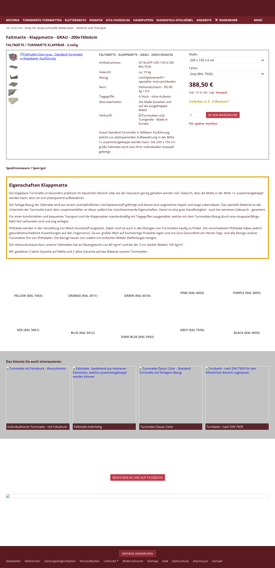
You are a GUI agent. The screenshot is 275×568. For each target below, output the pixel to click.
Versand (221, 92)
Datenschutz (180, 561)
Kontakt (217, 561)
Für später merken (203, 123)
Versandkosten (90, 561)
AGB (165, 561)
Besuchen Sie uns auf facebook (138, 477)
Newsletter (13, 561)
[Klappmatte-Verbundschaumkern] (13, 101)
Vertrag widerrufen (137, 553)
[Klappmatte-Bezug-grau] (13, 92)
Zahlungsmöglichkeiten (60, 561)
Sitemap (152, 561)
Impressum (200, 561)
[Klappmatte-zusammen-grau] (13, 84)
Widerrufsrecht (133, 561)
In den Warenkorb (222, 115)
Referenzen (32, 561)
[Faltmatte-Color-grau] (13, 57)
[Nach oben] (137, 532)
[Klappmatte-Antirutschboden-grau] (13, 75)
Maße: (193, 54)
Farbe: (193, 68)
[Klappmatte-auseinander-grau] (13, 67)
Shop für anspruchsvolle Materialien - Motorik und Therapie (65, 28)
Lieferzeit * (111, 561)
